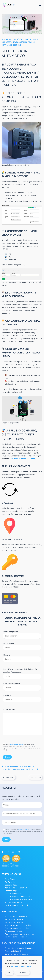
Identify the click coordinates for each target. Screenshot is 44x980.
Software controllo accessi (16, 936)
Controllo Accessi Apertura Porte (18, 899)
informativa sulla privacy (17, 744)
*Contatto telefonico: (11, 683)
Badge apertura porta (14, 919)
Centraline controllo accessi (16, 953)
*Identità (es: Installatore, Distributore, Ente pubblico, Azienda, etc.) (20, 671)
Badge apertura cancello (15, 922)
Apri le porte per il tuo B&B (16, 887)
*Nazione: (6, 654)
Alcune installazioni (13, 951)
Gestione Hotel (11, 884)
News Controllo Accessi (23, 42)
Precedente (9, 777)
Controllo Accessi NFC (14, 893)
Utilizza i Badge (11, 890)
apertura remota (27, 766)
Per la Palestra (11, 879)
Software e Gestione (11, 45)
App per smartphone (13, 902)
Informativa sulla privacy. (21, 966)
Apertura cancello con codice (17, 928)
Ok (9, 972)
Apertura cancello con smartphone (19, 933)
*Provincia (7, 695)
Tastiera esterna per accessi (16, 905)
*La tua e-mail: (8, 643)
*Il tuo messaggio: (10, 709)
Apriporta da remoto (13, 931)
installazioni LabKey (10, 769)
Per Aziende (10, 882)
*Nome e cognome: (10, 631)
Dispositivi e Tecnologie (13, 39)
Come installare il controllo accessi (19, 948)
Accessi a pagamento (10, 766)
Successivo (35, 777)
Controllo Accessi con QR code (17, 896)
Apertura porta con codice (16, 916)
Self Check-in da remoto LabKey (23, 458)
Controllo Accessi (11, 874)
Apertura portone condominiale (18, 925)
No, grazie (22, 972)
